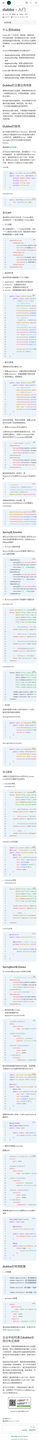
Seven (7, 14)
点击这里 (13, 147)
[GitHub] (26, 3)
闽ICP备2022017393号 (19, 1436)
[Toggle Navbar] (35, 2)
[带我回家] (9, 3)
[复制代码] (33, 173)
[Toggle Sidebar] (4, 3)
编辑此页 (8, 1418)
